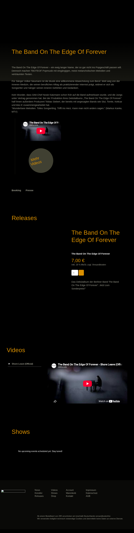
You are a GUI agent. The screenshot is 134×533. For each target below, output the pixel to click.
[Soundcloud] (107, 494)
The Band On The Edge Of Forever (90, 253)
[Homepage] (119, 192)
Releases (39, 496)
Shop (53, 496)
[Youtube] (117, 501)
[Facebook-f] (117, 494)
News (37, 490)
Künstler (38, 493)
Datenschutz (91, 493)
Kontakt (69, 496)
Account (70, 490)
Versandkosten (99, 264)
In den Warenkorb (81, 273)
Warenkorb (71, 493)
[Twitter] (127, 494)
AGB (88, 496)
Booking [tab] (16, 190)
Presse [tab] (29, 190)
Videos (54, 490)
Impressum (91, 490)
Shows (54, 493)
